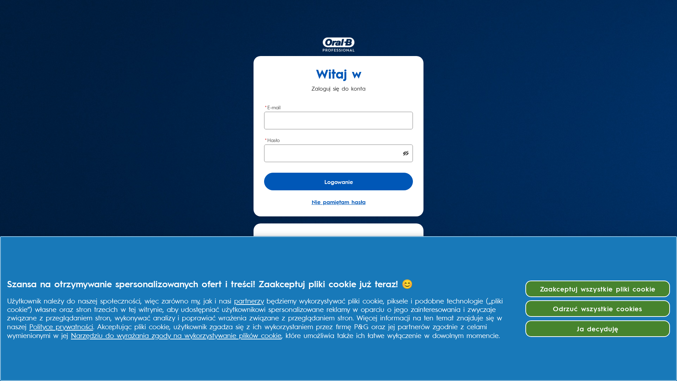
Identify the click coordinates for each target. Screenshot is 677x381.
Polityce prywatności (61, 326)
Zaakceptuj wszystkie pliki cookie (598, 288)
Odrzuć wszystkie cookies (597, 308)
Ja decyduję (598, 328)
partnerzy (249, 300)
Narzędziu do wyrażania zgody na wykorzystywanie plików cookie (176, 335)
